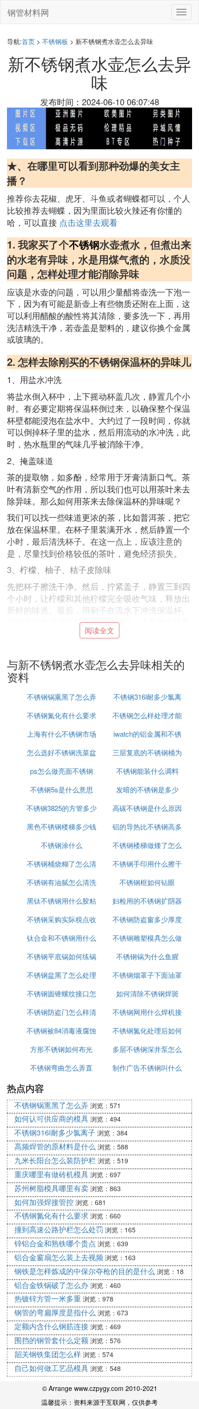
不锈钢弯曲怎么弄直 (61, 1067)
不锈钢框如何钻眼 (147, 882)
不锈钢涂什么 (61, 845)
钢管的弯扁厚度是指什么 (55, 1312)
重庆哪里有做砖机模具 (51, 1174)
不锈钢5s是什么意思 (61, 789)
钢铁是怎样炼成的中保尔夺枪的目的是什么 (84, 1271)
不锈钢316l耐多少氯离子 (54, 1132)
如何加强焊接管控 (44, 1202)
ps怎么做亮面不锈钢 (61, 771)
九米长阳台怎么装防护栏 (55, 1160)
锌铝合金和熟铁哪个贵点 (55, 1243)
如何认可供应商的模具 (51, 1118)
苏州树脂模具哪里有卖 (51, 1188)
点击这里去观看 (88, 222)
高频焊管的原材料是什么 (55, 1146)
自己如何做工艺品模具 (51, 1368)
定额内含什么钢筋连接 (51, 1326)
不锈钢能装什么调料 (147, 771)
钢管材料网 (28, 12)
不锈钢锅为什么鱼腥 (147, 956)
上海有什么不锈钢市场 (61, 734)
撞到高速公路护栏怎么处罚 (58, 1229)
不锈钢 (84, 244)
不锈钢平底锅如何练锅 (61, 956)
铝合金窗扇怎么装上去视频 (58, 1257)
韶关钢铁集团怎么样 (47, 1354)
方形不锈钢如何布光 (61, 1049)
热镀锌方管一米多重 (47, 1298)
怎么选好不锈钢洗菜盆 (61, 752)
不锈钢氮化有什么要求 (61, 715)
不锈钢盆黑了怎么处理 (61, 975)
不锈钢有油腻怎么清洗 (61, 882)
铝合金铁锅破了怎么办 (51, 1285)
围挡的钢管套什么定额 (51, 1340)
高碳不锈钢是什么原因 (147, 808)
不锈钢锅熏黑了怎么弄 (61, 696)
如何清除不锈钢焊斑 (147, 993)
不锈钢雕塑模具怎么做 (147, 938)
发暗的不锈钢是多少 (147, 789)
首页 (28, 41)
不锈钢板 (55, 41)
